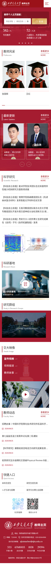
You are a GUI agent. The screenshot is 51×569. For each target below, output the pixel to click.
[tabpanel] (14, 33)
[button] (22, 164)
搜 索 (41, 22)
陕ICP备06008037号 (34, 558)
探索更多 (25, 284)
